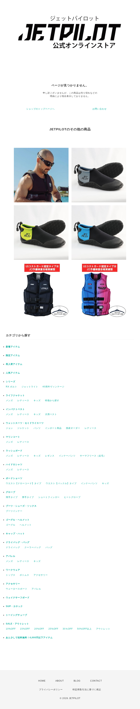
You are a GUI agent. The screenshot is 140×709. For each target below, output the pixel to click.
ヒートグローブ (72, 497)
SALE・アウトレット (17, 623)
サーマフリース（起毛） (93, 455)
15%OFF (25, 629)
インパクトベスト (15, 409)
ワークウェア (13, 570)
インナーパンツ (67, 455)
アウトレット (103, 629)
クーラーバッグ (32, 547)
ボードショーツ (14, 478)
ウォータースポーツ (16, 589)
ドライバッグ (13, 547)
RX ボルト (11, 386)
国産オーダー (73, 428)
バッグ (48, 547)
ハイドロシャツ (14, 464)
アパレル (10, 556)
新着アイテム (13, 346)
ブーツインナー (14, 511)
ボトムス (24, 575)
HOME (42, 681)
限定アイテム (13, 355)
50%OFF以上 (84, 629)
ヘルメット (26, 525)
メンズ (9, 400)
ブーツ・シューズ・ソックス (21, 506)
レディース (23, 400)
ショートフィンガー (49, 497)
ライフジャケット (15, 395)
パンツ (37, 428)
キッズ (37, 400)
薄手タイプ (12, 497)
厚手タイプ (28, 497)
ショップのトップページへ (40, 109)
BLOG (77, 681)
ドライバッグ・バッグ (18, 542)
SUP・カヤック (14, 606)
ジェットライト (30, 386)
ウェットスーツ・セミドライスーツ (25, 423)
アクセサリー (41, 575)
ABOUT (59, 681)
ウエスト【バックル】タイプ (61, 483)
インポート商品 (53, 428)
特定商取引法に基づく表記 (87, 689)
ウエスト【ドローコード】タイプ (23, 483)
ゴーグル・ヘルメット (18, 519)
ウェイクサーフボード (18, 597)
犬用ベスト (51, 414)
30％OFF (68, 629)
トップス (10, 575)
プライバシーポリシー (51, 689)
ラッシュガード (14, 450)
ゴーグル (10, 525)
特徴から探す (52, 400)
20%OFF (39, 629)
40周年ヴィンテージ (53, 386)
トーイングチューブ (16, 615)
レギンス (50, 455)
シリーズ (10, 381)
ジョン (9, 428)
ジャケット (23, 428)
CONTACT (96, 681)
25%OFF (53, 629)
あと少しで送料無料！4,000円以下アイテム (29, 637)
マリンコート (13, 437)
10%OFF (11, 629)
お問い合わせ (99, 109)
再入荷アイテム (14, 364)
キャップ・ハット (15, 533)
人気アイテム (13, 373)
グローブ (10, 492)
